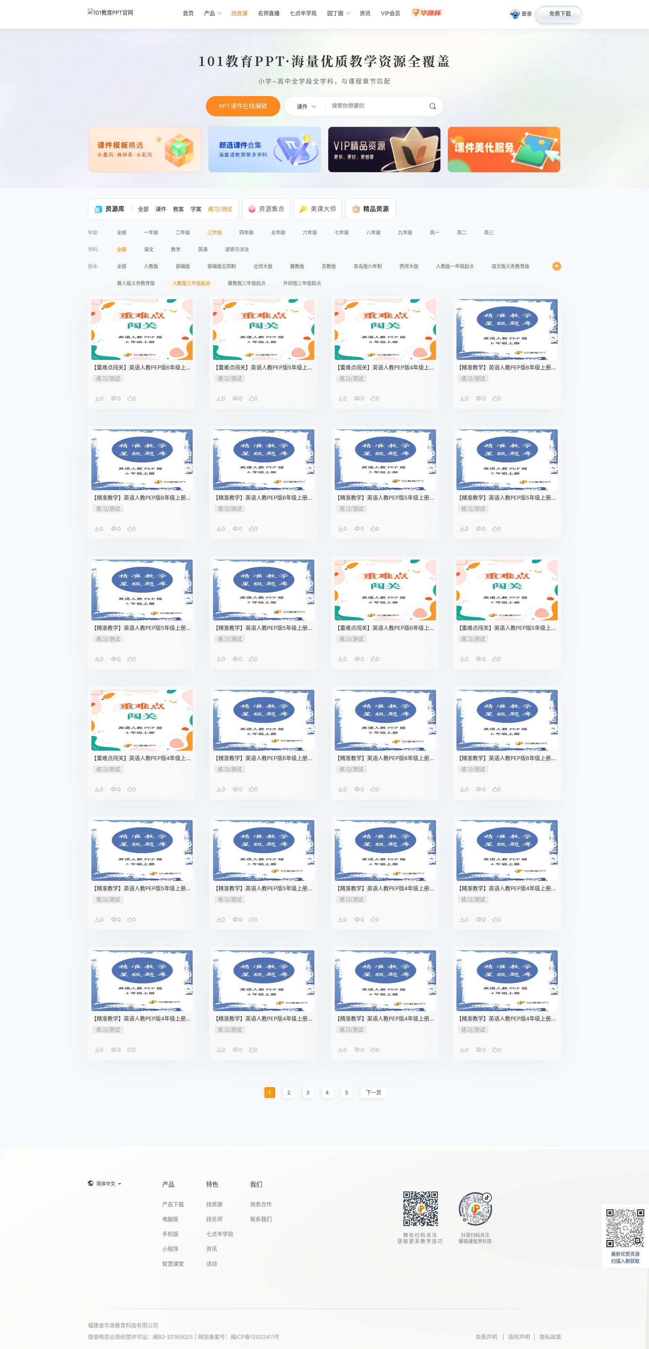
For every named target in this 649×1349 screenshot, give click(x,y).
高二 (461, 232)
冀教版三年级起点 (247, 283)
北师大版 (263, 266)
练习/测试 (220, 209)
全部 (143, 209)
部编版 (183, 266)
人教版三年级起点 (191, 283)
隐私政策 (550, 1336)
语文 (148, 249)
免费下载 (560, 13)
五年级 (278, 232)
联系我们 (261, 1219)
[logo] (113, 14)
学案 (196, 209)
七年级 (342, 232)
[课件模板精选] (145, 151)
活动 (211, 1263)
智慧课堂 (173, 1263)
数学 (176, 249)
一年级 (151, 232)
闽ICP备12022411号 (255, 1336)
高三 (489, 232)
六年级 (310, 232)
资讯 (211, 1248)
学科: (93, 249)
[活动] (427, 14)
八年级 (373, 232)
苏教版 (329, 266)
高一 (434, 232)
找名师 (214, 1219)
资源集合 (272, 208)
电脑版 (170, 1219)
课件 (160, 209)
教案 (178, 209)
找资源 (214, 1204)
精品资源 (376, 208)
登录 (527, 13)
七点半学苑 (219, 1234)
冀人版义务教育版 (136, 283)
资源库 (115, 208)
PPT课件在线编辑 (243, 106)
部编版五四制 (222, 266)
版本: (93, 266)
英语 (203, 249)
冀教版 (297, 266)
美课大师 (323, 208)
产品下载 (173, 1204)
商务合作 (261, 1204)
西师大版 (409, 266)
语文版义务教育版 (510, 266)
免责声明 (487, 1336)
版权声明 (519, 1336)
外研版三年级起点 (302, 283)
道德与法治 (237, 249)
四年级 (246, 232)
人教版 (151, 266)
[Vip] (384, 151)
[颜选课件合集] (264, 151)
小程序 (170, 1248)
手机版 (170, 1234)
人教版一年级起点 (455, 266)
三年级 (215, 232)
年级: (93, 232)
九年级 (405, 232)
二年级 (183, 232)
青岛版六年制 (368, 266)
